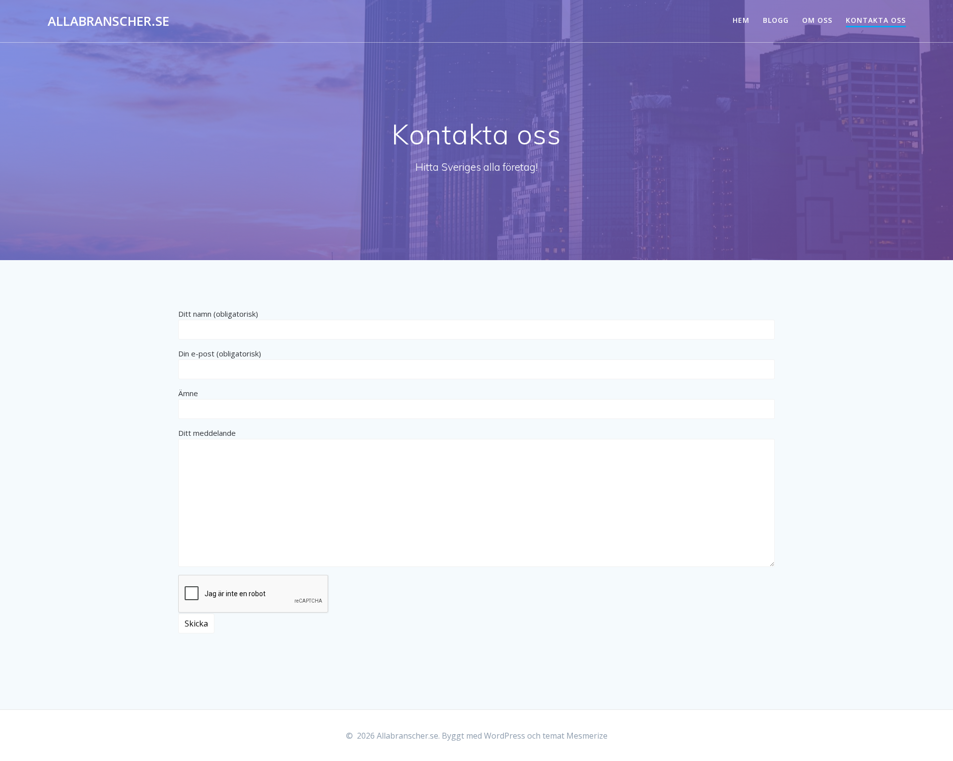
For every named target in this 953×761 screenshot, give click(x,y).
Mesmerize (587, 735)
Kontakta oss (876, 20)
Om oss (817, 20)
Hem (741, 20)
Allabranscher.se (108, 21)
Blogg (776, 20)
